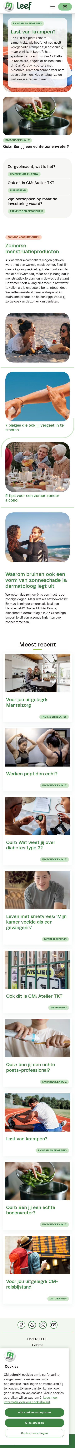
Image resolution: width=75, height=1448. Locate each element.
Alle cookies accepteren (34, 1412)
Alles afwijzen (34, 1422)
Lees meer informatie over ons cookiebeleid (31, 1399)
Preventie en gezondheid (26, 211)
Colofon (37, 1345)
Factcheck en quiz (17, 140)
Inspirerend (18, 190)
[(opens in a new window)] (65, 7)
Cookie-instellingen (34, 1433)
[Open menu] (53, 7)
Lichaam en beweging (27, 23)
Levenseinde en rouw (24, 174)
